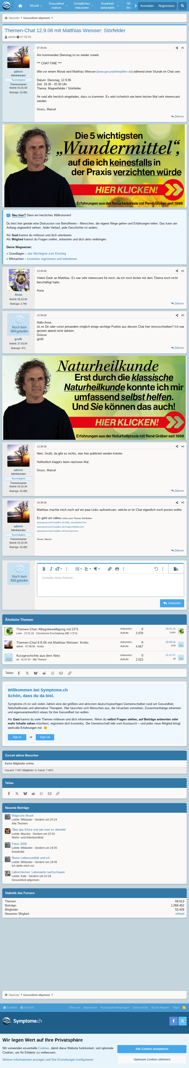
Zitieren (179, 116)
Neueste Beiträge (17, 808)
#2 (182, 271)
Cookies (11, 1007)
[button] (35, 5)
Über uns (74, 1007)
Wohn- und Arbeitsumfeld (27, 837)
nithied (179, 913)
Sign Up (45, 737)
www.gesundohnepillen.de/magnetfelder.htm (60, 526)
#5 (182, 502)
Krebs (40, 646)
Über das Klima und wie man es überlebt (39, 829)
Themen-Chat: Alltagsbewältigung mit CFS (47, 629)
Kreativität (18, 851)
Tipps (175, 1007)
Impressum (90, 1007)
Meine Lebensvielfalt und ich (31, 858)
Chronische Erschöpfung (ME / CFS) (56, 633)
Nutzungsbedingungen (114, 1007)
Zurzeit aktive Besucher (21, 755)
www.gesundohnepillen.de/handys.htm (57, 531)
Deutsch (28, 1007)
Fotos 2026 (19, 844)
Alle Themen (40, 659)
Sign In (17, 737)
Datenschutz (140, 1007)
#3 (182, 315)
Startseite (20, 5)
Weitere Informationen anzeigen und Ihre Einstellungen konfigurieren (48, 1059)
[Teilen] (177, 47)
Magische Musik (23, 815)
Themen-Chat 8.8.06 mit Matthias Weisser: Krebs (52, 642)
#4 (182, 446)
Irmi (173, 645)
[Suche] (182, 6)
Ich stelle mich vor (23, 865)
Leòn (19, 633)
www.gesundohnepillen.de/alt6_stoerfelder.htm (61, 522)
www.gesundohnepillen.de (114, 71)
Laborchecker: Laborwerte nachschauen (38, 872)
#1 (182, 47)
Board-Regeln (160, 1007)
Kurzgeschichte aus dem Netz (38, 655)
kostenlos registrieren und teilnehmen (52, 259)
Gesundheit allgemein (25, 880)
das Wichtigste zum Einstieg (47, 253)
